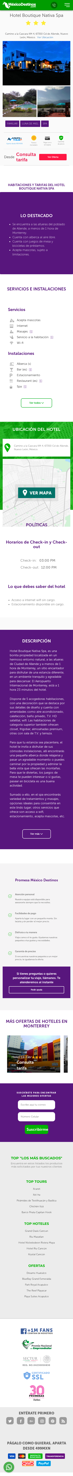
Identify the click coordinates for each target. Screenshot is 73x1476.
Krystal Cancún (36, 1254)
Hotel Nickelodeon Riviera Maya (36, 1242)
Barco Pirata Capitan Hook (37, 1212)
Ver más (35, 833)
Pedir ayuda (36, 990)
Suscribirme (37, 1129)
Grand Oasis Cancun (36, 1230)
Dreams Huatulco (36, 1273)
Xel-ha (36, 1194)
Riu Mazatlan (36, 1236)
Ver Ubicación (45, 37)
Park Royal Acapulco (36, 1284)
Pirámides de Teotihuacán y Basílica (36, 1200)
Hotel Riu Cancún (37, 1248)
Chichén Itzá (36, 1206)
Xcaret (36, 1188)
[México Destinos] (19, 5)
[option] (33, 1055)
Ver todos (35, 402)
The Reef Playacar (37, 1290)
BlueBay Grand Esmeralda (36, 1278)
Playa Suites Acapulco (36, 1296)
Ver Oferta (53, 157)
